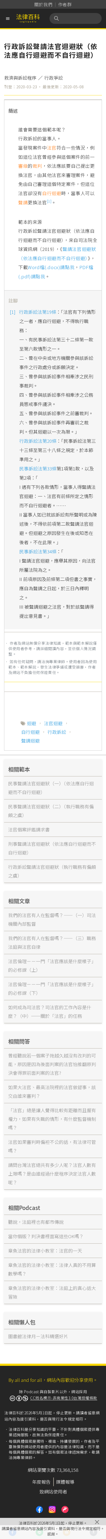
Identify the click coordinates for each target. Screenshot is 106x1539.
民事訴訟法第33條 (38, 468)
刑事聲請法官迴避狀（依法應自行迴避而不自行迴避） (52, 848)
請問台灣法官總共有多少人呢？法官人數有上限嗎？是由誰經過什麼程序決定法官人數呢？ (52, 1173)
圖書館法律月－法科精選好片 (38, 1336)
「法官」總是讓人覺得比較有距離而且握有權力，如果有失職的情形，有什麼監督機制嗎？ (52, 1119)
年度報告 (41, 1481)
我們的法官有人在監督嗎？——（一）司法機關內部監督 (52, 919)
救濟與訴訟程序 (20, 77)
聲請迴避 (30, 740)
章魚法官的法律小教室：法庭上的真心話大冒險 (52, 1292)
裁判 (37, 165)
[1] (49, 201)
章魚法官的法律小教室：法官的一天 (45, 1250)
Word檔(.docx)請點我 (51, 267)
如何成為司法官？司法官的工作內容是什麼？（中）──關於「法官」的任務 (49, 1011)
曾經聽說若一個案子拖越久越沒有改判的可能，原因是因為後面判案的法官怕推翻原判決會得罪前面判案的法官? (52, 1064)
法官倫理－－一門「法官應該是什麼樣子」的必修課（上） (52, 965)
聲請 (23, 202)
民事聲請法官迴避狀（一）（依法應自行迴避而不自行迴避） (51, 787)
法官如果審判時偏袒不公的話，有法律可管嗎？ (52, 1146)
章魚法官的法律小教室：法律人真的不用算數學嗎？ (52, 1269)
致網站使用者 (53, 1491)
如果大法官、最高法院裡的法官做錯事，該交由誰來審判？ (52, 1091)
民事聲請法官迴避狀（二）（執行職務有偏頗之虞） (51, 810)
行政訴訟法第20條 (38, 440)
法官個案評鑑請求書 (29, 829)
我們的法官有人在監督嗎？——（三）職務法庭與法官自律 (52, 942)
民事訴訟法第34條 (38, 551)
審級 (23, 165)
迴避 (31, 723)
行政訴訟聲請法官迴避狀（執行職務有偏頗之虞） (52, 871)
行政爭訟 (53, 77)
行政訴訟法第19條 (37, 311)
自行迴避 (51, 193)
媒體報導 (65, 1481)
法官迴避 (53, 723)
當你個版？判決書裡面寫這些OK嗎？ (46, 1236)
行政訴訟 (57, 731)
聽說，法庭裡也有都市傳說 (36, 1221)
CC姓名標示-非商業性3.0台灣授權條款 (63, 1398)
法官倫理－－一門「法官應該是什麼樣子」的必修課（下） (52, 988)
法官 (52, 147)
